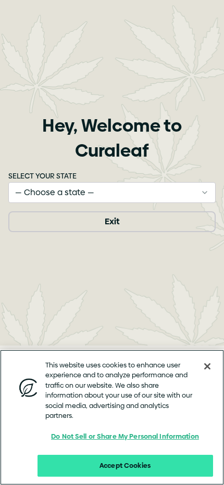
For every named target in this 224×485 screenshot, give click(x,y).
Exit (112, 221)
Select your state (42, 176)
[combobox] (112, 192)
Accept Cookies (125, 465)
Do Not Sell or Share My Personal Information (125, 436)
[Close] (207, 366)
